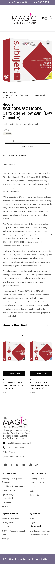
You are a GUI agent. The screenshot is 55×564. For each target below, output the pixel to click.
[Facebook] (5, 465)
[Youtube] (24, 465)
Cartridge (7, 294)
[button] (51, 325)
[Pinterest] (30, 465)
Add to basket (27, 146)
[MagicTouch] (24, 18)
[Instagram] (18, 465)
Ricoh (37, 238)
